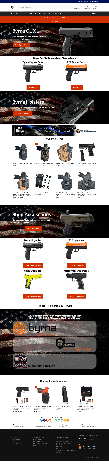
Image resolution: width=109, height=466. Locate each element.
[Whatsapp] (56, 420)
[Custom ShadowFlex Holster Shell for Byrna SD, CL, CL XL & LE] (65, 152)
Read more (43, 196)
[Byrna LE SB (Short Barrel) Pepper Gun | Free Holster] (86, 152)
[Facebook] (41, 420)
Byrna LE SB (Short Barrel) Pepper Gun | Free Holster (86, 164)
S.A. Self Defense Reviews (88, 435)
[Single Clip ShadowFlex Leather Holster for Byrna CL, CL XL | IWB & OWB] (65, 181)
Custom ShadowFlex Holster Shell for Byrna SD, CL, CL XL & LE (65, 164)
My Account (77, 8)
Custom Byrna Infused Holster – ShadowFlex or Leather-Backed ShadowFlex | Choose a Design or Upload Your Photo (22, 195)
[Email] (62, 420)
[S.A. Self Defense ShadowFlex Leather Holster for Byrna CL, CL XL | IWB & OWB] (86, 181)
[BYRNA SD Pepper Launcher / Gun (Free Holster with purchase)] (22, 395)
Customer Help (86, 8)
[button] (95, 14)
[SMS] (53, 420)
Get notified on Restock (65, 413)
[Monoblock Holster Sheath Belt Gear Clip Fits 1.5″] (43, 181)
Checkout (95, 8)
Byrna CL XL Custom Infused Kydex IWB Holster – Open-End (43, 164)
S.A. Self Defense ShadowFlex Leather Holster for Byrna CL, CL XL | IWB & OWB (86, 194)
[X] (44, 420)
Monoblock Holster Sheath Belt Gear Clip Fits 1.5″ (42, 193)
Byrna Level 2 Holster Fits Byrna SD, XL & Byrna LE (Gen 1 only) (42, 407)
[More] (67, 420)
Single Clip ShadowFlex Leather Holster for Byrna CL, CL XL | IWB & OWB (65, 194)
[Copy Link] (64, 420)
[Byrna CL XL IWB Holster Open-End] (22, 152)
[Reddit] (50, 420)
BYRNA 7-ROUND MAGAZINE (63, 406)
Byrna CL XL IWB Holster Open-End (22, 163)
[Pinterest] (47, 420)
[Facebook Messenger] (59, 420)
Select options (86, 170)
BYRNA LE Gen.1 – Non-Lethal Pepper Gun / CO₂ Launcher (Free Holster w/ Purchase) (86, 408)
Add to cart (22, 168)
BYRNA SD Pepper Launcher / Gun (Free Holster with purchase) (22, 407)
